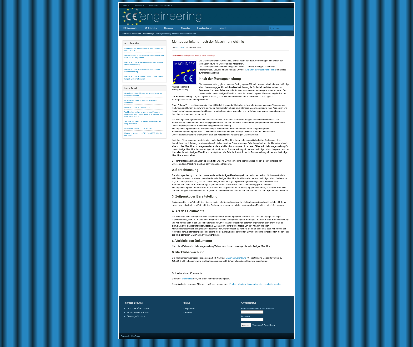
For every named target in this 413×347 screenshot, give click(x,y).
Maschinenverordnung (236, 257)
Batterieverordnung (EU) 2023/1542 (138, 128)
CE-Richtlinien (150, 28)
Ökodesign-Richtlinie (136, 316)
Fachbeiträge (148, 33)
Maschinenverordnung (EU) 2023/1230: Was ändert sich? (143, 134)
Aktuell (223, 28)
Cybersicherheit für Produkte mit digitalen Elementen (140, 101)
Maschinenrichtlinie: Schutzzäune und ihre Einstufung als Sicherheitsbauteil (143, 77)
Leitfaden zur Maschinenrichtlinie (260, 69)
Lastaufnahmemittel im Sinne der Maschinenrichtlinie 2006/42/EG (143, 49)
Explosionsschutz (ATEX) (138, 312)
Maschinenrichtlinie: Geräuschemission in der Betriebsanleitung (142, 70)
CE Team (180, 48)
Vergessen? (257, 325)
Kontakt (126, 5)
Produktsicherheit (204, 28)
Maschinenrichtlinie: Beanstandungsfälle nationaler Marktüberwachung (144, 63)
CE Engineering (206, 16)
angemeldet (187, 278)
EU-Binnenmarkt (130, 28)
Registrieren (269, 325)
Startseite (126, 33)
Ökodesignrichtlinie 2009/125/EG (137, 107)
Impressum (139, 5)
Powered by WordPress (130, 336)
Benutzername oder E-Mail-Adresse (257, 308)
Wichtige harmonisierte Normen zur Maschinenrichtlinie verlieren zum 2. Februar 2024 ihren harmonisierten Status (143, 114)
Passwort (245, 316)
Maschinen (168, 28)
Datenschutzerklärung (159, 5)
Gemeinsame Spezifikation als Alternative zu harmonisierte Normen (143, 94)
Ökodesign (185, 28)
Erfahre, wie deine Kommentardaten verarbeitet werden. (255, 284)
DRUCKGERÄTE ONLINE (138, 308)
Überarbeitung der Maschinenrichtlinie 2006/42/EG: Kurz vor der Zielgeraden (144, 56)
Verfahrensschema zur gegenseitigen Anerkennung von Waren (142, 122)
